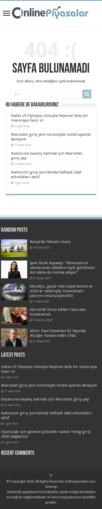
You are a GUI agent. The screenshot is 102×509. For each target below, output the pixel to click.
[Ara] (86, 94)
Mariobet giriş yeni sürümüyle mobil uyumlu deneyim (49, 385)
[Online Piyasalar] (51, 12)
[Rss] (51, 475)
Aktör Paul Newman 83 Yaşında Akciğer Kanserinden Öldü (58, 333)
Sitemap (51, 487)
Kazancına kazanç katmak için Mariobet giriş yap (45, 399)
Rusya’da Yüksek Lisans (50, 241)
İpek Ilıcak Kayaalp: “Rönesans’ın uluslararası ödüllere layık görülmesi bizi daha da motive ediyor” (62, 268)
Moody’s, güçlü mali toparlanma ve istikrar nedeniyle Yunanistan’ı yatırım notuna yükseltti (61, 291)
